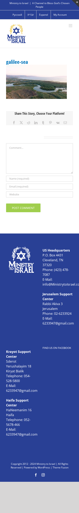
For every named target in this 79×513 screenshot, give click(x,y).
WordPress (44, 467)
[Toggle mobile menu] (71, 26)
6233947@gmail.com (58, 323)
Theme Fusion (60, 467)
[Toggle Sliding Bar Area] (75, 3)
